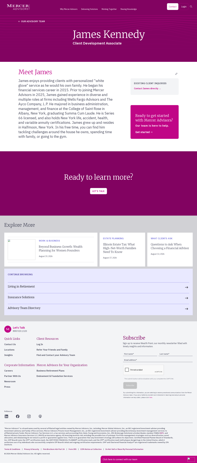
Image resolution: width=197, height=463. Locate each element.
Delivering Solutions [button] (89, 9)
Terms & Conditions (12, 449)
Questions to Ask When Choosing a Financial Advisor (170, 246)
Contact (172, 6)
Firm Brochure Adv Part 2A (54, 449)
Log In (40, 344)
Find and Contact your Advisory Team (56, 355)
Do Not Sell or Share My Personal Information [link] (124, 449)
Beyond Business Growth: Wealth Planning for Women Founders (60, 248)
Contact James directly (146, 88)
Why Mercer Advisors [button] (68, 9)
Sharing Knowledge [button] (128, 9)
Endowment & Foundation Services (55, 376)
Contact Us (10, 344)
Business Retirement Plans (50, 370)
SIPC (162, 433)
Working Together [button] (109, 9)
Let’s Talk (98, 191)
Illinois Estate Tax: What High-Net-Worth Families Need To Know (119, 248)
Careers (8, 370)
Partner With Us (12, 376)
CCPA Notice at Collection (91, 449)
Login (183, 6)
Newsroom (10, 381)
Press (7, 386)
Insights (8, 355)
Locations (9, 349)
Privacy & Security (31, 449)
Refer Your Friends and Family (52, 349)
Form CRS (72, 449)
